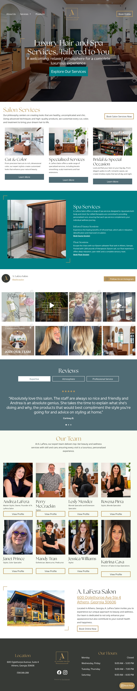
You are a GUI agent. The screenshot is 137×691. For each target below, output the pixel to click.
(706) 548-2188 (23, 672)
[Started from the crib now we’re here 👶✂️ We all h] (85, 305)
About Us (11, 13)
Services (24, 13)
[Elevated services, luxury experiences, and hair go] (119, 339)
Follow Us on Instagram (122, 278)
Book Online (125, 13)
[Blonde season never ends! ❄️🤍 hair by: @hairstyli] (85, 339)
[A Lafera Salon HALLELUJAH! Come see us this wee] (51, 305)
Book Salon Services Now (119, 116)
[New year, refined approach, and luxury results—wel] (51, 339)
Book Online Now (87, 628)
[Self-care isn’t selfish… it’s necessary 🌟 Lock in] (119, 305)
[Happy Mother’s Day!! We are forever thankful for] (18, 305)
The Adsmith (66, 679)
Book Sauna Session (81, 236)
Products (40, 13)
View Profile (18, 513)
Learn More (24, 176)
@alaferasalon (18, 279)
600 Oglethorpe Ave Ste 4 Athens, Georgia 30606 (99, 599)
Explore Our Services (68, 71)
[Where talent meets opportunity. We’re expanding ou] (18, 339)
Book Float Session (81, 254)
